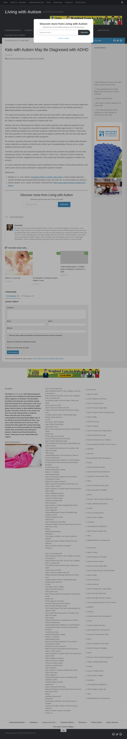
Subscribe (84, 32)
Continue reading (63, 38)
